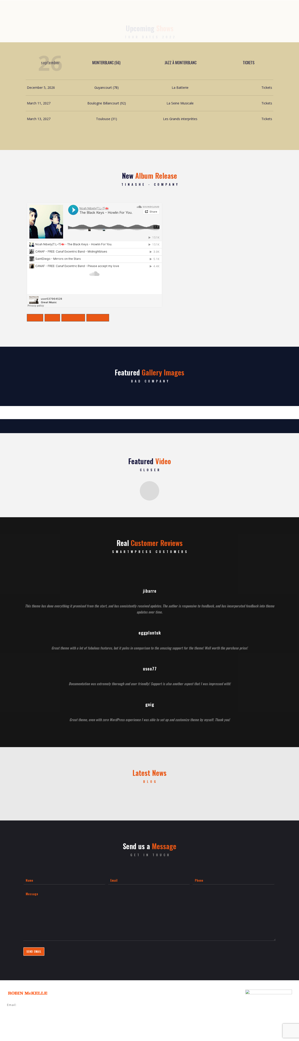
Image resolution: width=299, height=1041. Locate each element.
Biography (110, 31)
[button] (149, 491)
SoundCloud (73, 317)
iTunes (52, 317)
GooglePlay (98, 317)
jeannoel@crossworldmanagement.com (39, 1011)
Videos (173, 31)
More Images (149, 409)
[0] (287, 31)
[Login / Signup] (281, 31)
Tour (144, 31)
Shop (158, 31)
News (91, 31)
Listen (130, 31)
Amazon (35, 317)
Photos (191, 31)
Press (207, 31)
